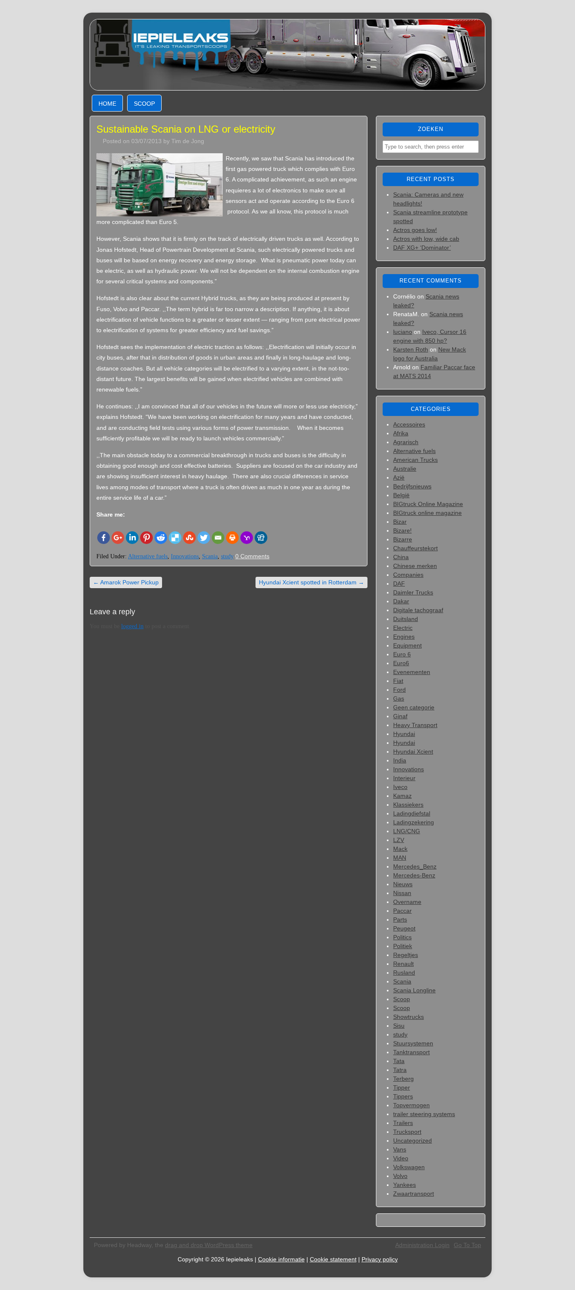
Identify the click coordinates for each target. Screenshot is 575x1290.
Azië (399, 477)
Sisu (399, 1025)
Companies (408, 574)
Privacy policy (380, 1259)
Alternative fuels (148, 556)
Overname (407, 901)
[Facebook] (103, 537)
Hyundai (404, 733)
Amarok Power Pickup (126, 582)
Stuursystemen (413, 1043)
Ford (399, 689)
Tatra (400, 1069)
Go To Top (467, 1245)
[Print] (232, 537)
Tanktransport (411, 1052)
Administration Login (422, 1245)
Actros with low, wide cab (426, 238)
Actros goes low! (415, 230)
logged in (132, 626)
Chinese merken (415, 565)
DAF (399, 583)
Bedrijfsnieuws (412, 486)
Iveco (400, 787)
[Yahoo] (246, 537)
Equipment (407, 645)
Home (107, 103)
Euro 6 (402, 654)
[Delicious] (175, 537)
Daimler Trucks (413, 592)
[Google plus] (118, 537)
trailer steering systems (424, 1114)
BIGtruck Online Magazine (428, 504)
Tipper (401, 1087)
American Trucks (415, 459)
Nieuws (403, 884)
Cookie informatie (281, 1259)
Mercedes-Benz (414, 875)
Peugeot (404, 928)
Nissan (402, 893)
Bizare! (402, 530)
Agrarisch (405, 442)
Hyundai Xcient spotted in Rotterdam (311, 582)
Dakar (401, 601)
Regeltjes (405, 955)
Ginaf (400, 716)
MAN (399, 857)
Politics (402, 937)
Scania (210, 556)
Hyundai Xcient (413, 751)
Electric (403, 627)
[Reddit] (160, 537)
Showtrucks (408, 1016)
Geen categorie (413, 707)
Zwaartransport (413, 1193)
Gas (398, 698)
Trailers (403, 1122)
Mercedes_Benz (415, 866)
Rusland (404, 972)
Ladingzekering (413, 822)
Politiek (402, 946)
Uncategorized (412, 1140)
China (401, 557)
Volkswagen (409, 1167)
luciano (402, 331)
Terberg (403, 1078)
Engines (404, 636)
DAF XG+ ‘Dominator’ (422, 247)
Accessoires (409, 424)
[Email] (218, 537)
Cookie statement (333, 1259)
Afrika (400, 433)
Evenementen (411, 672)
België (401, 495)
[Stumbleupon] (189, 537)
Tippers (403, 1096)
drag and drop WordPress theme (209, 1245)
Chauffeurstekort (415, 548)
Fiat (398, 680)
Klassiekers (408, 804)
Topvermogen (411, 1105)
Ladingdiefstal (411, 813)
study (227, 556)
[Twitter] (203, 537)
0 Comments (252, 556)
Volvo (400, 1176)
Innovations (185, 556)
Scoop (144, 103)
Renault (403, 963)
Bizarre (402, 539)
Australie (404, 468)
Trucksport (407, 1131)
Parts (400, 919)
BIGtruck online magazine (427, 512)
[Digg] (261, 537)
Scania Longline (414, 990)
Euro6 (401, 663)
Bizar (400, 521)
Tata (399, 1061)
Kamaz (402, 795)
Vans (399, 1149)
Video (400, 1158)
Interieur (404, 778)
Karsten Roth (410, 349)
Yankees (404, 1184)
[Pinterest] (146, 537)
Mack (400, 848)
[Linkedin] (132, 537)
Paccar (402, 910)
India (399, 760)
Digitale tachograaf (418, 610)
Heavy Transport (415, 725)
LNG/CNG (406, 831)
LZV (398, 840)
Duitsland (405, 619)
